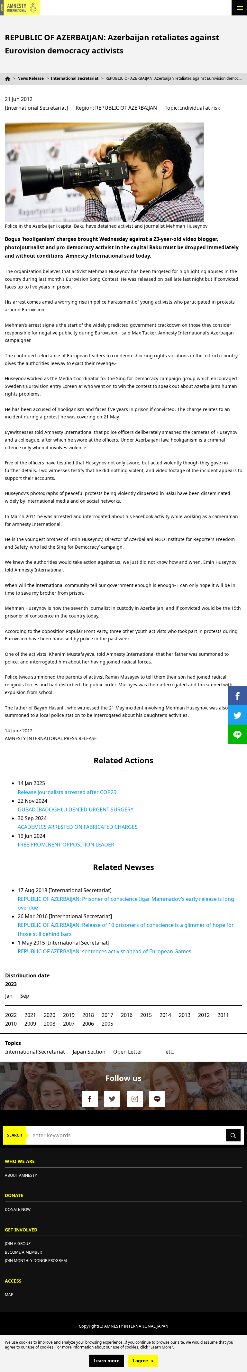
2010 (11, 1023)
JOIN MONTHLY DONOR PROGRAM (36, 1260)
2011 (223, 1015)
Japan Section (89, 1051)
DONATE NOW (18, 1209)
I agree (140, 1361)
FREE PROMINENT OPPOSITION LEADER (66, 844)
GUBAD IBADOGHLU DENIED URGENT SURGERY (75, 809)
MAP (9, 1294)
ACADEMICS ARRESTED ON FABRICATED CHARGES (78, 826)
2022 (11, 1015)
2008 (49, 1023)
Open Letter (127, 1051)
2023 (11, 984)
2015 (146, 1015)
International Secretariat (74, 78)
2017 (107, 1015)
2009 (30, 1023)
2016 (127, 1015)
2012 (204, 1015)
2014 (165, 1015)
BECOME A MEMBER (23, 1252)
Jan (9, 995)
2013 (184, 1015)
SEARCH (14, 1135)
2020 (49, 1015)
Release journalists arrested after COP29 (67, 792)
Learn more (106, 1361)
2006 (88, 1023)
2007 (69, 1023)
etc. (170, 1051)
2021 (30, 1015)
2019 (69, 1015)
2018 (88, 1015)
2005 (107, 1023)
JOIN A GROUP (18, 1243)
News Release (30, 78)
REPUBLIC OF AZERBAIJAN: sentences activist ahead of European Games (104, 951)
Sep (24, 995)
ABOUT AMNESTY (21, 1175)
